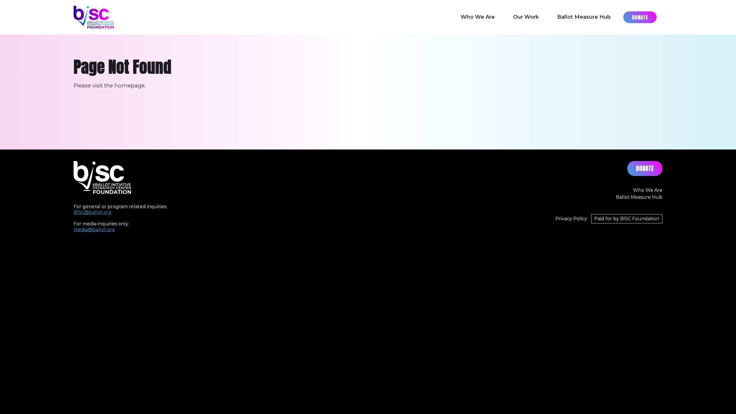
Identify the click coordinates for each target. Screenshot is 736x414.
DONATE (645, 168)
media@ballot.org (94, 229)
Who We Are (478, 17)
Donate (640, 17)
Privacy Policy (571, 218)
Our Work (526, 17)
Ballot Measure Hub (584, 17)
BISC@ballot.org (93, 212)
